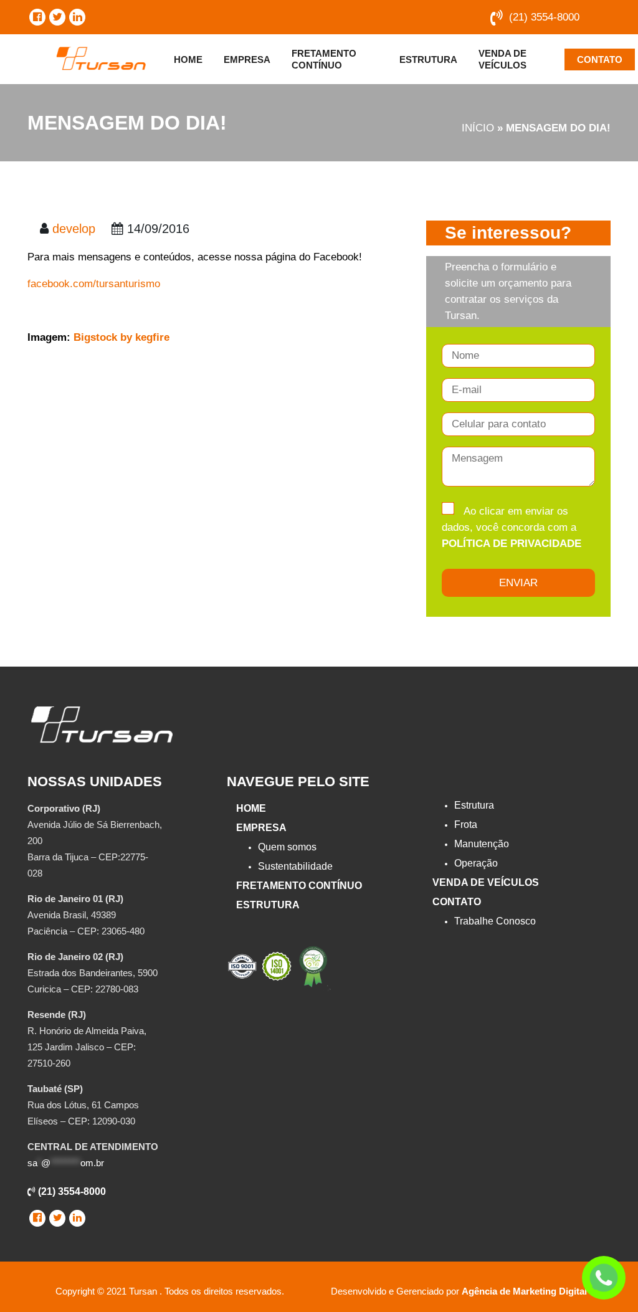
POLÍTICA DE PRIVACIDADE (511, 543)
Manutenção (481, 844)
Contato (599, 59)
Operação (476, 863)
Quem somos (287, 847)
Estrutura (428, 59)
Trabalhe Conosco (495, 921)
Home (188, 59)
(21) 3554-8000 (544, 17)
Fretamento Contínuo (324, 59)
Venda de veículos (502, 59)
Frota (465, 824)
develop (73, 228)
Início (478, 128)
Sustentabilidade (295, 866)
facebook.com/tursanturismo (95, 284)
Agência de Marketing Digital (524, 1291)
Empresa (247, 59)
